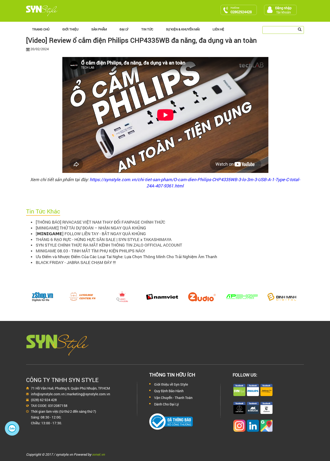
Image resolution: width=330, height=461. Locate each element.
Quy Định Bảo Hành (169, 391)
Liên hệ (218, 29)
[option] (46, 297)
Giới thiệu (70, 29)
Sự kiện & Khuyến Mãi (183, 29)
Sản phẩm (99, 29)
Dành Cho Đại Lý (166, 404)
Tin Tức (147, 29)
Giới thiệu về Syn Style (171, 384)
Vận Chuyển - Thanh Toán (173, 397)
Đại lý (124, 29)
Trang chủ (41, 29)
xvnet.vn (98, 454)
